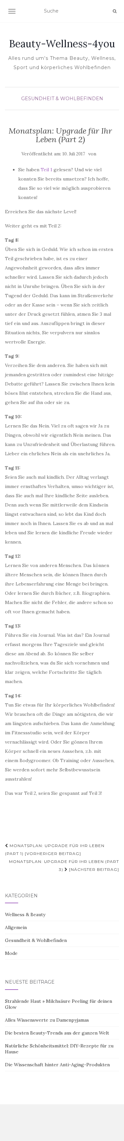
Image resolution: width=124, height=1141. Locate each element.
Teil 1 (46, 170)
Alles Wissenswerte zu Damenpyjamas (47, 1020)
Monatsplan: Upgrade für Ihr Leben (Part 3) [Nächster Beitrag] (64, 865)
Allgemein (16, 927)
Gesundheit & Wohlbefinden (62, 99)
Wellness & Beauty (25, 914)
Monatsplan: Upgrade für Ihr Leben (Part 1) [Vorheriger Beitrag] (54, 849)
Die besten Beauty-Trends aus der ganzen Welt (57, 1033)
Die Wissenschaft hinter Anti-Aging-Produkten (57, 1065)
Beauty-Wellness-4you (62, 44)
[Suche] (114, 11)
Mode (11, 953)
